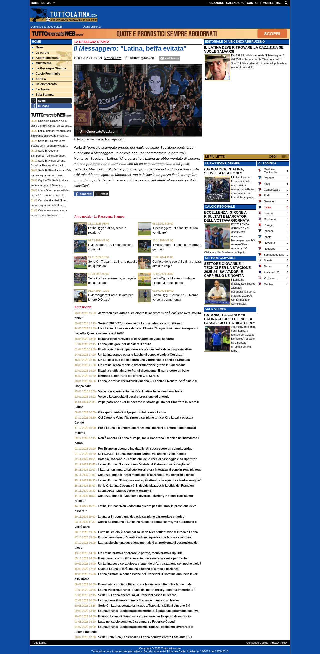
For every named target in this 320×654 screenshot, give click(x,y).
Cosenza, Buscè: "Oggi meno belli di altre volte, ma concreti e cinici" (146, 475)
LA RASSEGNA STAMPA (222, 163)
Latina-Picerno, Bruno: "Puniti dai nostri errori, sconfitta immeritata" (146, 590)
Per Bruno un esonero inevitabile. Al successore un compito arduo (145, 448)
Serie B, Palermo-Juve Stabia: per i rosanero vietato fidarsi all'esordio (48, 145)
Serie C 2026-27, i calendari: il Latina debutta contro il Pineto (141, 323)
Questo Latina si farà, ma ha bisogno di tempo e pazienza (138, 569)
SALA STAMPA (215, 309)
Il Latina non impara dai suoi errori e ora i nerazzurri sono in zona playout (149, 469)
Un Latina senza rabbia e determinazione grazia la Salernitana (142, 365)
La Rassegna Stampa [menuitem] (51, 68)
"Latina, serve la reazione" (125, 490)
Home (36, 41)
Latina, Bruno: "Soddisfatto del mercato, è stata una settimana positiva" (149, 611)
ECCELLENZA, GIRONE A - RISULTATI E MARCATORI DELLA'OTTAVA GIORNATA (227, 216)
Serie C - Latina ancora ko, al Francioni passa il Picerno (137, 595)
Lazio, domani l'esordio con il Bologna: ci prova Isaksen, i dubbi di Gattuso (51, 135)
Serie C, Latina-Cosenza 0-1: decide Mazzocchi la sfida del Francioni (146, 485)
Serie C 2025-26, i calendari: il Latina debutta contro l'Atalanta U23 (145, 637)
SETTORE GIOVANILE (220, 258)
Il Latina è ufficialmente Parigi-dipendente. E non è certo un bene (143, 370)
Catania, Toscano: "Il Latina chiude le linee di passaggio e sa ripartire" (147, 459)
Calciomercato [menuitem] (46, 84)
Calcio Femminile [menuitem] (48, 73)
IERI (284, 156)
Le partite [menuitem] (42, 52)
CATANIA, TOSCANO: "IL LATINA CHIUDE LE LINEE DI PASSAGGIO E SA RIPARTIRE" (229, 319)
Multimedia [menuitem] (43, 63)
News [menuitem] (40, 47)
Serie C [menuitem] (41, 79)
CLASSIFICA (267, 163)
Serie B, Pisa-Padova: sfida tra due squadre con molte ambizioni (51, 175)
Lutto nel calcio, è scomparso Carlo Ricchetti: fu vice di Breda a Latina (148, 532)
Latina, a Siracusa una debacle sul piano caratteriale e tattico (141, 516)
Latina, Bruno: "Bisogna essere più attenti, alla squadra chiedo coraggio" (150, 480)
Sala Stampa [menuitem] (45, 94)
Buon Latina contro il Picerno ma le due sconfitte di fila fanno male (145, 584)
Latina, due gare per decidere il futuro (124, 344)
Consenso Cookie (257, 642)
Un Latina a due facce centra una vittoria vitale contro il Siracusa (144, 360)
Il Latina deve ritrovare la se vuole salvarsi (136, 339)
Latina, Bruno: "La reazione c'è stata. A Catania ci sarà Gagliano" (144, 464)
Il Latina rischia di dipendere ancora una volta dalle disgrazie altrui (145, 349)
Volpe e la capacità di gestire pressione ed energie (134, 396)
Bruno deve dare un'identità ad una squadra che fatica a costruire (144, 537)
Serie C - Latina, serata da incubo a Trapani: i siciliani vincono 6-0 (144, 605)
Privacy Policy (279, 642)
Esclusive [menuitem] (43, 89)
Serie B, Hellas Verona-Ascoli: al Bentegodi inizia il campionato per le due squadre (49, 165)
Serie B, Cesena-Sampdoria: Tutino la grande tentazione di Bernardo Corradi (49, 155)
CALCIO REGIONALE (220, 206)
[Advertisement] (246, 118)
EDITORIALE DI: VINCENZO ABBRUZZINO (235, 41)
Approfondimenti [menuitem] (48, 58)
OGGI (272, 156)
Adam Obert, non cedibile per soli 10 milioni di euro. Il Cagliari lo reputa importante (49, 195)
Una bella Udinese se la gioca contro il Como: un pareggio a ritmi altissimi (51, 125)
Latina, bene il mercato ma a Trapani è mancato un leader (138, 600)
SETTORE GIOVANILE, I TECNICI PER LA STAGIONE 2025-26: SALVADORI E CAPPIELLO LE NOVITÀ (227, 270)
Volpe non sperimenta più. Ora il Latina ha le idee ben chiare (140, 391)
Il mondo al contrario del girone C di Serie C (129, 376)
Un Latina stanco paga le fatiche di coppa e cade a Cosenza (140, 354)
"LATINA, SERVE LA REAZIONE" (224, 171)
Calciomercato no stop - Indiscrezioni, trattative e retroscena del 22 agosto (49, 215)
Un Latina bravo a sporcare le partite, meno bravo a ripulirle (140, 553)
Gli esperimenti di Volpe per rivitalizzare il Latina (132, 412)
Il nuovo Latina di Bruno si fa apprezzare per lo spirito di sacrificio (144, 616)
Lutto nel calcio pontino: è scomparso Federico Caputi (136, 621)
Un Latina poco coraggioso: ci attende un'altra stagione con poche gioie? (149, 563)
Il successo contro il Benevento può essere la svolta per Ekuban (144, 558)
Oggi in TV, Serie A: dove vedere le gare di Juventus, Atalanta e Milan (49, 185)
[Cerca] (286, 2)
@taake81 (148, 58)
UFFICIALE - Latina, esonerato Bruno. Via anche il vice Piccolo (142, 454)
